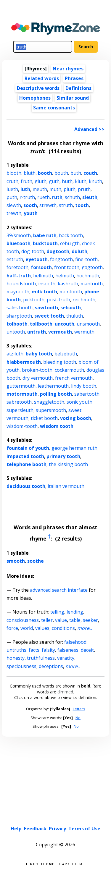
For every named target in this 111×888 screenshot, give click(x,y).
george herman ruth (74, 448)
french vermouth (74, 378)
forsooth (41, 267)
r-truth (27, 197)
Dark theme (72, 863)
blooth (14, 173)
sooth (30, 205)
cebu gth (70, 243)
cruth (12, 181)
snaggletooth (49, 402)
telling (57, 612)
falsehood (75, 642)
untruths (16, 650)
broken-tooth (37, 370)
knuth (95, 181)
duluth (79, 251)
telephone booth (26, 464)
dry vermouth (37, 378)
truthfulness (41, 658)
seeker (90, 620)
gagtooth (92, 267)
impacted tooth (25, 456)
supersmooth (51, 410)
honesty (16, 658)
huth (67, 181)
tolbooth (17, 324)
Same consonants (54, 107)
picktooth (33, 299)
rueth (43, 197)
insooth (46, 283)
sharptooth (19, 316)
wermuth (84, 332)
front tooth (66, 267)
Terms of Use (84, 828)
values (42, 628)
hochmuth (87, 275)
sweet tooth (49, 316)
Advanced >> (89, 129)
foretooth (17, 267)
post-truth (58, 299)
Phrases (74, 78)
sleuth (89, 197)
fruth (26, 181)
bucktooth (45, 243)
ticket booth (44, 418)
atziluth (15, 353)
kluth (80, 181)
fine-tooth (86, 259)
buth (75, 173)
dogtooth (57, 251)
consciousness (23, 620)
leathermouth (53, 386)
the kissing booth (68, 464)
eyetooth (36, 259)
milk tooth (44, 291)
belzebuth (65, 353)
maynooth (18, 291)
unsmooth (88, 324)
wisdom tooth (56, 426)
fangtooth (61, 259)
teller (47, 620)
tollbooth (41, 324)
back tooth (71, 235)
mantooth (92, 283)
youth (31, 213)
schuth (72, 197)
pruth (84, 189)
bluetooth (18, 243)
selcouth (70, 307)
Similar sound (73, 98)
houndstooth (21, 283)
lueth (12, 189)
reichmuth (84, 299)
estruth (15, 259)
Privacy (57, 828)
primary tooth (63, 456)
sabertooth (86, 394)
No (78, 717)
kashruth (68, 283)
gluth (40, 181)
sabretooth (19, 402)
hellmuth (43, 275)
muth (55, 189)
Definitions (78, 88)
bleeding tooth (59, 362)
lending (75, 612)
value (61, 620)
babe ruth (45, 235)
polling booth (56, 394)
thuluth (74, 316)
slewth (14, 205)
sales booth (20, 307)
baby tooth (39, 353)
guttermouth (21, 386)
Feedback (35, 828)
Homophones (35, 98)
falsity (48, 650)
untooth (16, 332)
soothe (35, 561)
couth (90, 173)
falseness (67, 650)
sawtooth (46, 307)
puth (12, 197)
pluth (69, 189)
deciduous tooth (26, 486)
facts (34, 650)
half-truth (19, 275)
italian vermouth (66, 486)
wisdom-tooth (22, 426)
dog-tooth (32, 251)
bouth (61, 173)
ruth (57, 197)
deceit (87, 650)
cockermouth (69, 370)
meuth (40, 189)
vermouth (60, 332)
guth (54, 181)
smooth (16, 561)
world (26, 628)
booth (45, 173)
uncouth (64, 324)
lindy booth (83, 386)
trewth (14, 213)
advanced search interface (59, 590)
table (75, 620)
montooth (70, 291)
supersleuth (20, 410)
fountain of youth (28, 448)
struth (66, 205)
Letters (79, 708)
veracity (65, 658)
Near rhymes (68, 68)
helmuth (64, 275)
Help (16, 828)
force (12, 628)
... (84, 628)
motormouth (22, 394)
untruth (36, 332)
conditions (63, 628)
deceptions (51, 666)
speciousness (21, 666)
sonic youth (79, 402)
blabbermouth (24, 362)
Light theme (40, 863)
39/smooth (19, 235)
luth (25, 189)
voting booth (75, 418)
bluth (30, 173)
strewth (48, 205)
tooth (82, 205)
